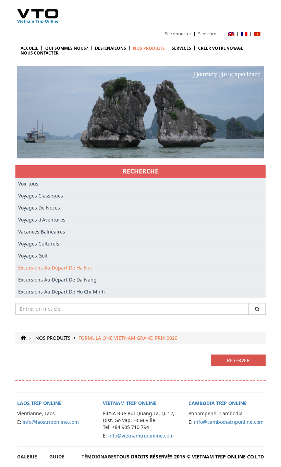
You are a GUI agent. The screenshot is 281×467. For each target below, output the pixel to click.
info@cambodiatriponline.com (229, 422)
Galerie (27, 456)
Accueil (29, 48)
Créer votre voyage (220, 48)
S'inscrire (207, 34)
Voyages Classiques (40, 195)
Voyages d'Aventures (41, 219)
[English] (231, 34)
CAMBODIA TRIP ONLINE (217, 403)
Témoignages (99, 456)
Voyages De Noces (39, 207)
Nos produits (149, 48)
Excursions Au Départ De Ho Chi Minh (61, 291)
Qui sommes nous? (66, 48)
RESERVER (238, 360)
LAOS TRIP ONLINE (39, 403)
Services (181, 48)
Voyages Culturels (38, 243)
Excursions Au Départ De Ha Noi (55, 267)
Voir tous (28, 183)
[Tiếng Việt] (257, 34)
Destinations (110, 48)
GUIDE (56, 456)
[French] (244, 34)
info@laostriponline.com (51, 422)
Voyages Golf (33, 255)
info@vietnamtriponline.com (141, 435)
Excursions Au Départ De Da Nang (57, 279)
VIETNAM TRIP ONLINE (130, 403)
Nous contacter (40, 53)
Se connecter (178, 34)
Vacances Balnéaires (41, 231)
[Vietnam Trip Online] (37, 16)
